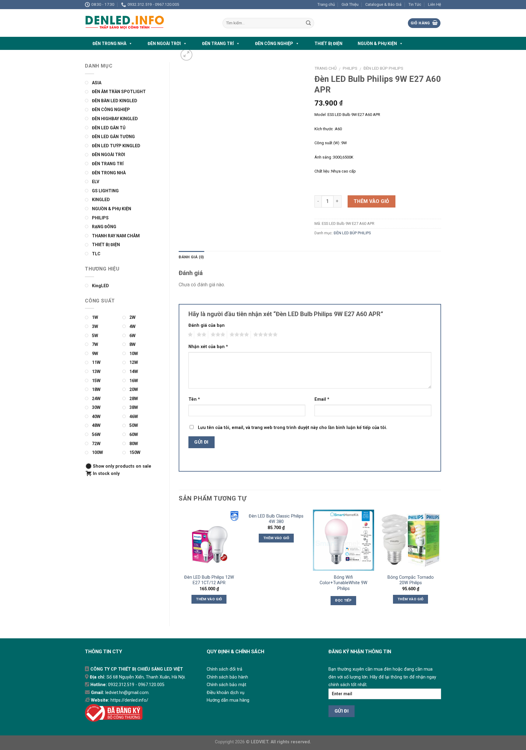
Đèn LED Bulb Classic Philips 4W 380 (276, 519)
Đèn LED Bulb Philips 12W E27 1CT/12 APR (209, 580)
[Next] (440, 563)
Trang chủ (326, 4)
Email (321, 399)
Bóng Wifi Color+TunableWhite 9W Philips (343, 583)
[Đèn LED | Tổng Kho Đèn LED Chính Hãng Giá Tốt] (149, 23)
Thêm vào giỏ (371, 201)
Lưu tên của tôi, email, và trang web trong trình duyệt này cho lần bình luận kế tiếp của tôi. (292, 427)
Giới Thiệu (350, 4)
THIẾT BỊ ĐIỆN (328, 43)
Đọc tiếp (343, 600)
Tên (194, 399)
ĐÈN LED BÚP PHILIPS (383, 68)
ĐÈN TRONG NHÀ (109, 43)
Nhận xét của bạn (208, 346)
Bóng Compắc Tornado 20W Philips (410, 580)
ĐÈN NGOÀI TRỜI (164, 43)
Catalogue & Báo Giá (383, 4)
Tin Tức (415, 4)
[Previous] (179, 563)
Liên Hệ (434, 4)
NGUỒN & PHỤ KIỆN (377, 43)
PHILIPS (350, 68)
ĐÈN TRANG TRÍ (218, 43)
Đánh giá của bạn (206, 325)
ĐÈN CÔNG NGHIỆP (274, 43)
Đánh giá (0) (191, 257)
